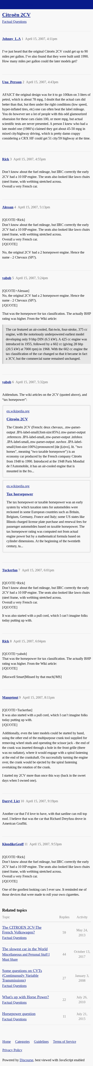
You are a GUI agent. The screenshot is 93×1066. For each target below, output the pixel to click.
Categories (22, 1041)
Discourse (26, 1060)
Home (6, 1041)
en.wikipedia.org (17, 411)
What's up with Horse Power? (25, 997)
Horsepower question (18, 1013)
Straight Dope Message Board (22, 4)
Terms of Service (64, 1041)
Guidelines (41, 1041)
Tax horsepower (19, 494)
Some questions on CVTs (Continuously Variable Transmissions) (22, 975)
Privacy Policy (12, 1050)
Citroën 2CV (16, 15)
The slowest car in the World (25, 949)
